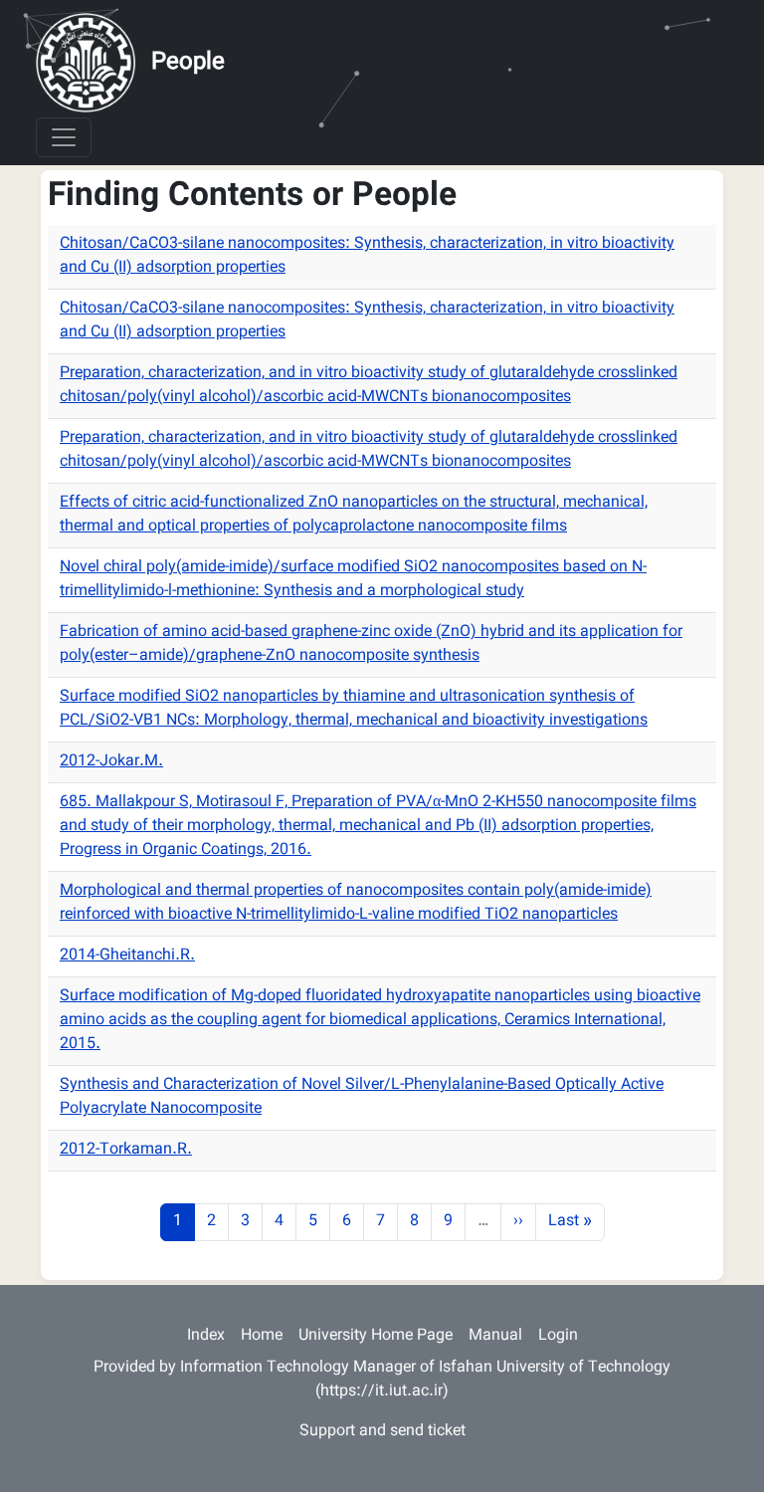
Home (262, 1336)
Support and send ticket (382, 1431)
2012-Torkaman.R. (126, 1150)
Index (206, 1336)
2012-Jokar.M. (111, 761)
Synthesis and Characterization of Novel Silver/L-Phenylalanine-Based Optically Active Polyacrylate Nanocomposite (362, 1097)
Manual (495, 1336)
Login (558, 1336)
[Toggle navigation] (64, 137)
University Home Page (375, 1336)
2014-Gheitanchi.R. (127, 956)
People (188, 63)
